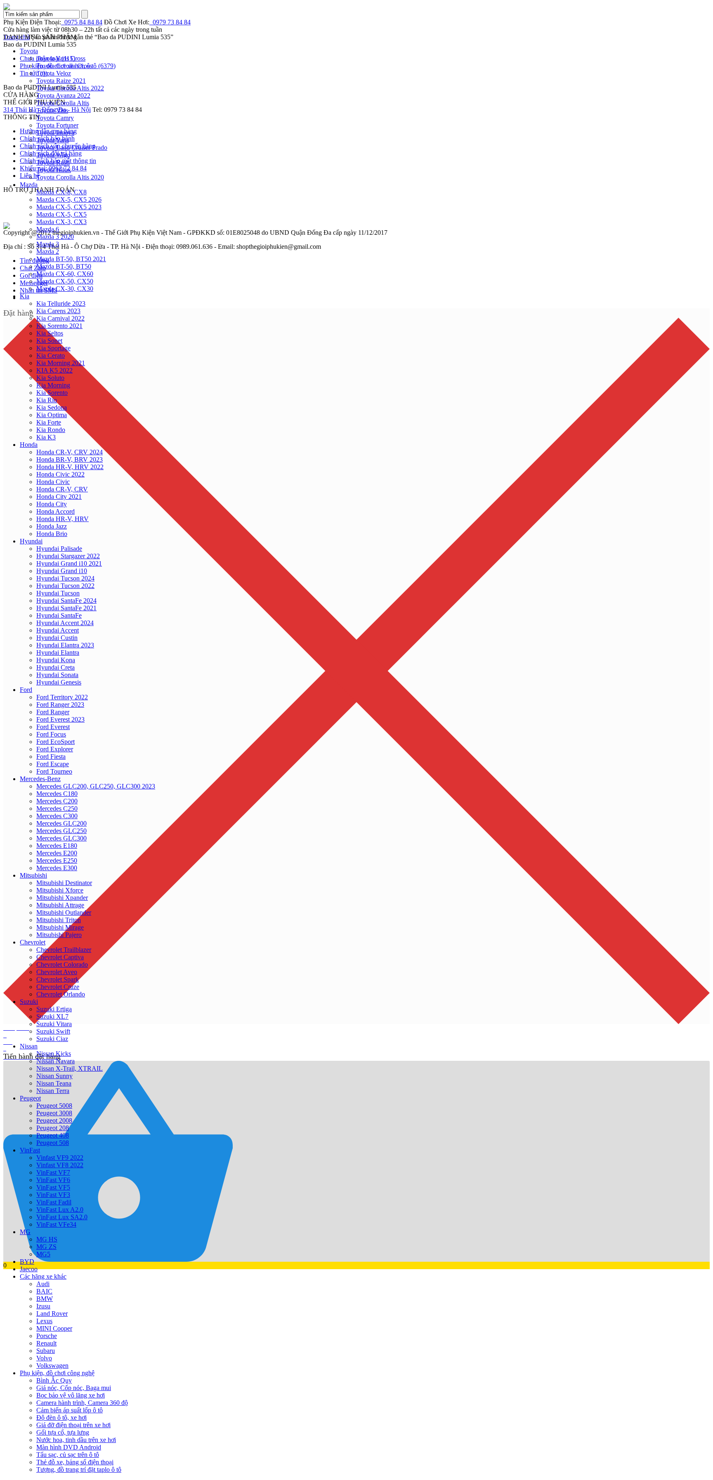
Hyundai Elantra (57, 652)
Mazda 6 (47, 229)
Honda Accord (55, 511)
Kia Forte (48, 422)
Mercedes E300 (56, 867)
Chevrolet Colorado (62, 964)
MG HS (46, 1239)
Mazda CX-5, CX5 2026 (69, 199)
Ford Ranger (52, 711)
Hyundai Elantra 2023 (65, 645)
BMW (44, 1298)
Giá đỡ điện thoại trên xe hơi (73, 1424)
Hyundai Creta (55, 667)
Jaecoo (29, 1268)
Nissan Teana (53, 1083)
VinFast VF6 (53, 1179)
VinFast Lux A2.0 (59, 1209)
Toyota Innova (55, 132)
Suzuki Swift (53, 1031)
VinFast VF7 (53, 1172)
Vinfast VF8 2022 (59, 1164)
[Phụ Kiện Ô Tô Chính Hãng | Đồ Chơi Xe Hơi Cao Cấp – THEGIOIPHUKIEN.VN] (356, 6)
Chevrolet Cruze (57, 986)
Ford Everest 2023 (60, 719)
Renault (46, 1343)
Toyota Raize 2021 (61, 80)
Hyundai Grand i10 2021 (69, 563)
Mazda (29, 184)
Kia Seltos (49, 333)
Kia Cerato (50, 355)
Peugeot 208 (52, 1127)
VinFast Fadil (53, 1202)
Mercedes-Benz (40, 778)
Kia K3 (46, 437)
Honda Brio (51, 533)
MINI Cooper (54, 1328)
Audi (43, 1283)
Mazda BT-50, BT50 (63, 266)
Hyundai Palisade (59, 548)
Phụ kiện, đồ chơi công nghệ (57, 1372)
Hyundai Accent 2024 (65, 622)
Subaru (45, 1350)
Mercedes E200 (56, 853)
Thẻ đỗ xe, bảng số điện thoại (74, 1462)
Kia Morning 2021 (60, 362)
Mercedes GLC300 (61, 838)
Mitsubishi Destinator (64, 882)
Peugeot (30, 1098)
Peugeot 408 (52, 1135)
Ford (26, 689)
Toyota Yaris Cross (60, 58)
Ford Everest (53, 726)
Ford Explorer (54, 749)
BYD (27, 1261)
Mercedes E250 (56, 860)
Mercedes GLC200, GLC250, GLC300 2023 (95, 786)
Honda (29, 444)
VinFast (30, 1150)
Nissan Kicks (53, 1053)
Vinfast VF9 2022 (59, 1157)
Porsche (46, 1335)
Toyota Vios (52, 110)
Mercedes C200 (57, 801)
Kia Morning (53, 385)
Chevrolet (32, 942)
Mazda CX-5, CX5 (61, 214)
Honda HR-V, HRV (62, 518)
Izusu (43, 1306)
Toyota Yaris (52, 140)
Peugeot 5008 (54, 1105)
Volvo (44, 1358)
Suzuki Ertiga (54, 1009)
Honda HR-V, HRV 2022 (70, 466)
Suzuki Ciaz (52, 1038)
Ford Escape (52, 763)
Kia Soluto (50, 377)
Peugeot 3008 (54, 1112)
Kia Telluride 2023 (60, 303)
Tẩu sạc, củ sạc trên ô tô (67, 1454)
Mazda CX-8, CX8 (61, 192)
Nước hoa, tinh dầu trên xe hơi (76, 1439)
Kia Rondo (50, 429)
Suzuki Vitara (54, 1023)
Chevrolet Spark (57, 979)
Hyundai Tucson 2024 (65, 578)
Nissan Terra (52, 1090)
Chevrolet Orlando (60, 994)
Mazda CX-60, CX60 (64, 273)
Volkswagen (52, 1365)
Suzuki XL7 (52, 1016)
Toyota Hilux (53, 169)
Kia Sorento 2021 (59, 325)
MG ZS (46, 1246)
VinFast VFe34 (56, 1224)
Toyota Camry (55, 117)
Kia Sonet (49, 340)
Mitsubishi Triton (58, 919)
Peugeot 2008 (54, 1120)
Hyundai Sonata (57, 674)
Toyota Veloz (53, 73)
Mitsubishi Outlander (63, 912)
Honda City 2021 (59, 496)
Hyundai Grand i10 (61, 570)
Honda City (51, 503)
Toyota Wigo (53, 154)
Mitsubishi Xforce (59, 890)
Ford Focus (51, 734)
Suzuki (29, 1001)
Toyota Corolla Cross (64, 65)
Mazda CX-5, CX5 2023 (69, 206)
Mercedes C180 (57, 793)
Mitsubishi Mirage (60, 927)
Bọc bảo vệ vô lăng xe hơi (70, 1395)
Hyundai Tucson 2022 (65, 585)
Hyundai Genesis (58, 682)
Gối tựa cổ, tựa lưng (62, 1432)
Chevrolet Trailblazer (63, 949)
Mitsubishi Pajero (59, 934)
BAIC (44, 1291)
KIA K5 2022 (54, 370)
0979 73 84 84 (170, 22)
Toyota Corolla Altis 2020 (70, 177)
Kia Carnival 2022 (60, 318)
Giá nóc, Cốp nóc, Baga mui (73, 1387)
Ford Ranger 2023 (60, 704)
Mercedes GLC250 (61, 830)
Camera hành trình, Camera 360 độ (82, 1402)
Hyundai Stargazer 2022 (68, 555)
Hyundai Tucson (58, 593)
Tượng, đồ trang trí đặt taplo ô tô (78, 1469)
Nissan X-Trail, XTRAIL (69, 1068)
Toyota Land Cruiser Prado (71, 147)
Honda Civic (53, 481)
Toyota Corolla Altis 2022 (70, 88)
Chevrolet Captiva (60, 957)
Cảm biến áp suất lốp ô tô (69, 1410)
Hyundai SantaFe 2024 (66, 600)
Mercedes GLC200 (61, 823)
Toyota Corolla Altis (62, 102)
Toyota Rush (53, 162)
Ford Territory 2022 (62, 697)
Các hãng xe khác (43, 1276)
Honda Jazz (51, 526)
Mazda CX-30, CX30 (64, 288)
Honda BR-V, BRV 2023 (69, 459)
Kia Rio (46, 400)
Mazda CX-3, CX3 (61, 221)
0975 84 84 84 (81, 22)
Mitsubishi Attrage (60, 905)
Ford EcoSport (55, 741)
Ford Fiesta (51, 756)
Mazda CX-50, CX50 (64, 281)
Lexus (44, 1320)
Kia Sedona (51, 407)
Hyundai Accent (57, 630)
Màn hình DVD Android (68, 1447)
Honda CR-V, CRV (62, 489)
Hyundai (31, 541)
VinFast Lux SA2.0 (61, 1216)
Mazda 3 (47, 244)
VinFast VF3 (53, 1194)
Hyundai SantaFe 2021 (66, 607)
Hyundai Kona (55, 659)
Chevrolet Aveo (56, 971)
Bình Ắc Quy (54, 1380)
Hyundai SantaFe (59, 615)
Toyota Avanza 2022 (63, 95)
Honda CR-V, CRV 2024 (69, 452)
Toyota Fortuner (57, 125)
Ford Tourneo (54, 771)
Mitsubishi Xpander (62, 897)
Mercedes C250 (57, 808)
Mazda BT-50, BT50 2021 (71, 258)
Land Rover (52, 1313)
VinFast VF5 (53, 1187)
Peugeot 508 (52, 1142)
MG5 (43, 1254)
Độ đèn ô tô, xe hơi (61, 1417)
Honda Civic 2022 (60, 474)
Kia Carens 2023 (58, 310)
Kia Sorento (52, 392)
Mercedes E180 (56, 845)
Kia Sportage (53, 348)
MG (25, 1231)
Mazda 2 (47, 251)
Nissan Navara (55, 1061)
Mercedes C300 (57, 815)
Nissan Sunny (54, 1075)
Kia (24, 296)
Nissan (29, 1046)
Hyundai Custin (57, 637)
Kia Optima (51, 414)
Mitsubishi (33, 875)
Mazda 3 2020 (55, 236)
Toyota (29, 50)
